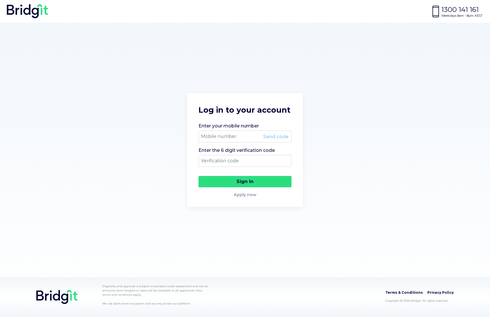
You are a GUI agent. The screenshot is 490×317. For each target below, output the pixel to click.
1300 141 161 (460, 9)
